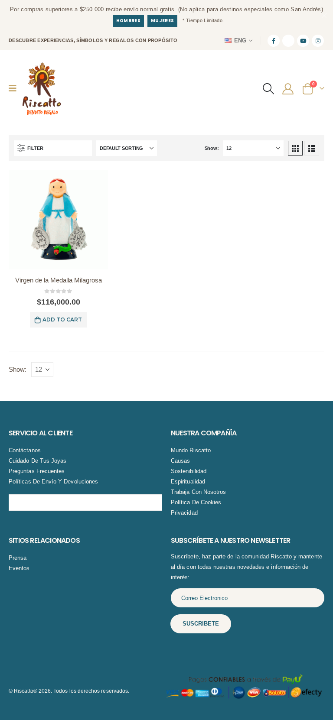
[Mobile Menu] (15, 88)
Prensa (17, 558)
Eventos (19, 568)
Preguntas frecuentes (37, 471)
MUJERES (162, 20)
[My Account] (289, 88)
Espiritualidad (188, 481)
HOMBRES (128, 20)
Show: (212, 148)
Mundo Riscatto (191, 450)
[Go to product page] (58, 219)
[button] (268, 88)
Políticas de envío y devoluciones (53, 481)
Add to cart (62, 319)
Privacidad (184, 512)
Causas (180, 460)
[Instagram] (318, 41)
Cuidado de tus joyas (37, 460)
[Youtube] (303, 41)
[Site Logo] (41, 88)
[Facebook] (274, 41)
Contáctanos (25, 450)
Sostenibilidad (188, 471)
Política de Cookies (196, 502)
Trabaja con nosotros (198, 492)
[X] (288, 41)
